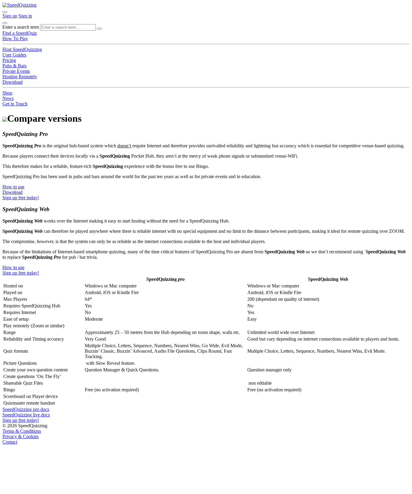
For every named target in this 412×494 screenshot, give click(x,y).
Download (12, 82)
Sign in (25, 15)
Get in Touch (14, 103)
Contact (9, 441)
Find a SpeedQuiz (19, 33)
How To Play (15, 38)
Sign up (9, 15)
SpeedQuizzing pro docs (25, 409)
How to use (13, 186)
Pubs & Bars (14, 65)
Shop (7, 92)
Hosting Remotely (19, 76)
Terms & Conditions (21, 431)
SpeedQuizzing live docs (26, 414)
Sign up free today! (20, 197)
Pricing (9, 60)
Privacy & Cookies (20, 436)
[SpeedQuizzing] (19, 5)
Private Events (16, 71)
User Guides (14, 54)
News (8, 98)
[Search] (99, 29)
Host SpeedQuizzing (22, 49)
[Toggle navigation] (4, 23)
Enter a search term (20, 27)
